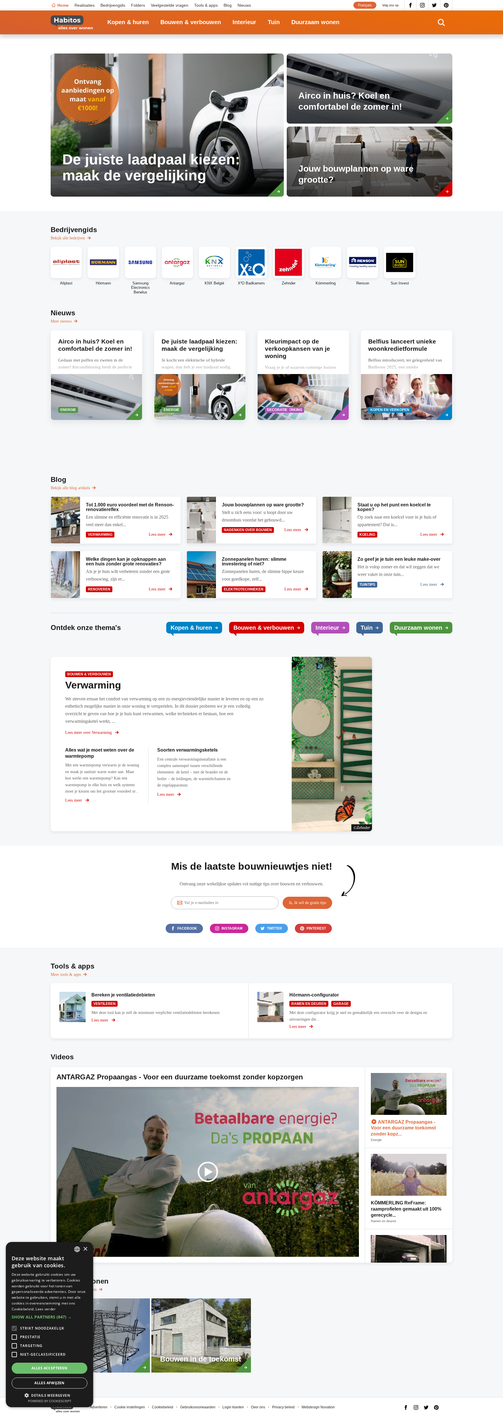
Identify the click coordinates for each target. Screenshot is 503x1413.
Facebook (410, 5)
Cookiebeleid (162, 1407)
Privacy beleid (283, 1407)
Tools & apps (206, 5)
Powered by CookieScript (49, 1401)
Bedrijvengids (112, 5)
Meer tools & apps (66, 974)
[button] (49, 1317)
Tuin (274, 22)
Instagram (422, 5)
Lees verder (46, 1309)
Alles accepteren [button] (49, 1368)
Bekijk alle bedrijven (68, 238)
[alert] (49, 1324)
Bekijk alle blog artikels (70, 488)
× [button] (85, 1249)
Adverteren (98, 1407)
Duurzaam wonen (315, 22)
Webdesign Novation (318, 1407)
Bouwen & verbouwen (190, 22)
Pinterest (446, 5)
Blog (228, 5)
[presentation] (96, 375)
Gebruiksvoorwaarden (197, 1407)
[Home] (72, 22)
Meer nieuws (61, 321)
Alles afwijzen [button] (49, 1382)
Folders (138, 5)
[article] (167, 125)
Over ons (258, 1407)
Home (63, 5)
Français (365, 5)
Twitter (434, 5)
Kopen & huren (128, 22)
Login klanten (233, 1407)
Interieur (244, 22)
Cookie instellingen (129, 1407)
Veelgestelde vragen (169, 5)
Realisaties (85, 5)
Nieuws (244, 5)
